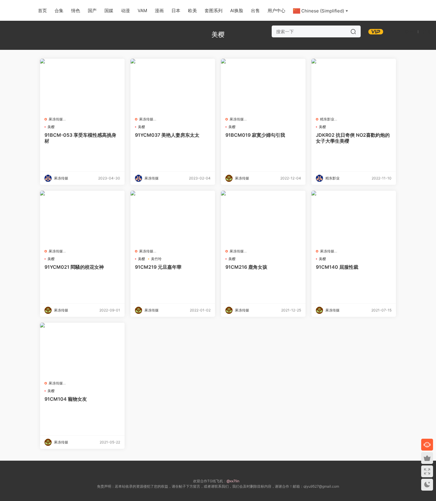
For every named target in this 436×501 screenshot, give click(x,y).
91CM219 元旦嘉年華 (158, 267)
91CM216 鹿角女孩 (246, 267)
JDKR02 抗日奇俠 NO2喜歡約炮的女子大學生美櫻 (353, 138)
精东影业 (327, 119)
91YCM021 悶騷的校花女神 (74, 267)
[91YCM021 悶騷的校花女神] (82, 217)
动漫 (125, 10)
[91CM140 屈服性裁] (353, 217)
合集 (59, 10)
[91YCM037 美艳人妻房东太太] (173, 85)
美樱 (51, 127)
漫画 (159, 10)
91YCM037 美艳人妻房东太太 (167, 135)
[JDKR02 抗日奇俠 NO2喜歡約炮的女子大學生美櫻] (353, 85)
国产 (92, 10)
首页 (42, 10)
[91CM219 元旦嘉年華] (173, 217)
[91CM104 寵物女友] (82, 349)
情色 (75, 10)
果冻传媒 (56, 119)
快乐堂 (14, 10)
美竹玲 (156, 259)
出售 (255, 10)
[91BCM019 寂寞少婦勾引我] (263, 85)
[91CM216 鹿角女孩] (263, 217)
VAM (142, 10)
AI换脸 (236, 10)
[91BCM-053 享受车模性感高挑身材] (82, 85)
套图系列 (213, 10)
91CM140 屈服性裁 (337, 267)
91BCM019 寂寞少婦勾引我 (255, 135)
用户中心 (276, 10)
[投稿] (394, 31)
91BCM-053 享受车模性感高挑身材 (80, 138)
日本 (175, 10)
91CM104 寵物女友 (65, 399)
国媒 (108, 10)
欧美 (192, 10)
